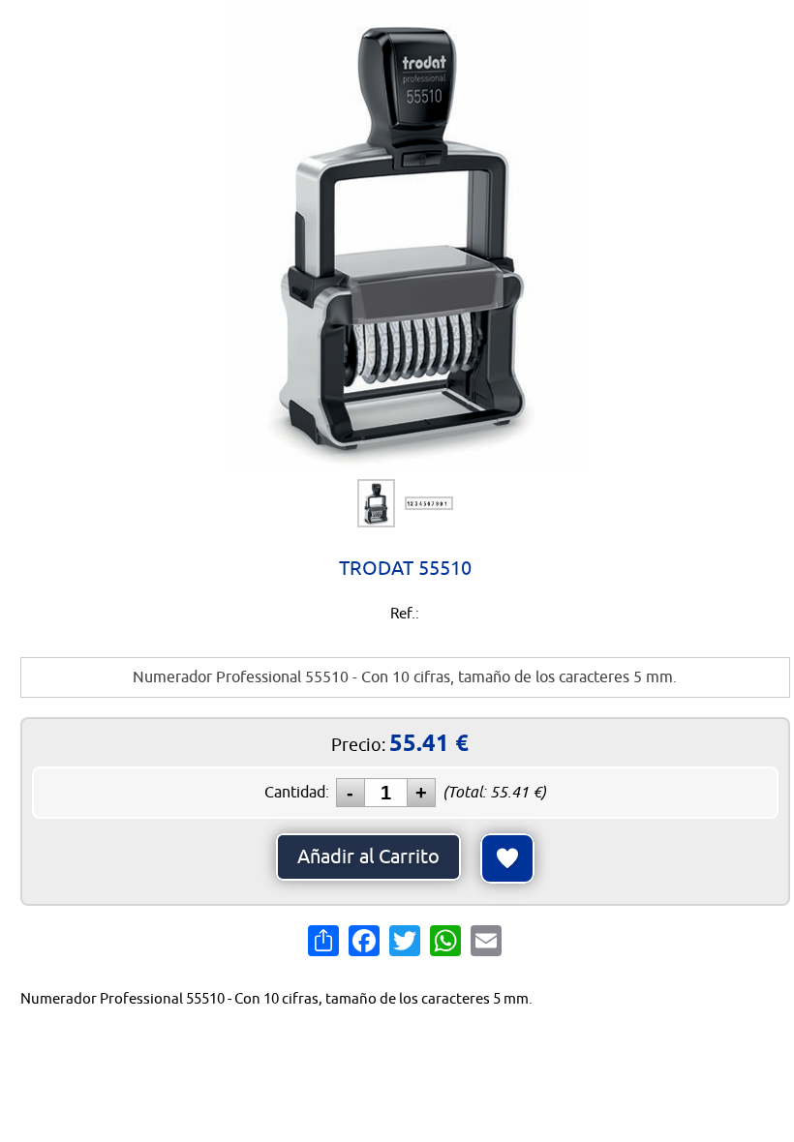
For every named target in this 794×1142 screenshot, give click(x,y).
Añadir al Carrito (368, 857)
